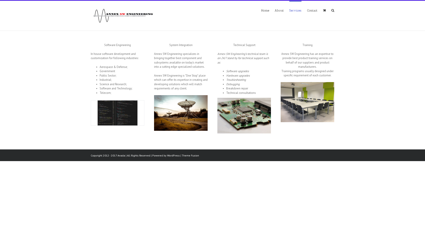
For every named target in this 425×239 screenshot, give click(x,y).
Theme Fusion (190, 155)
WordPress (173, 155)
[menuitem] (268, 10)
